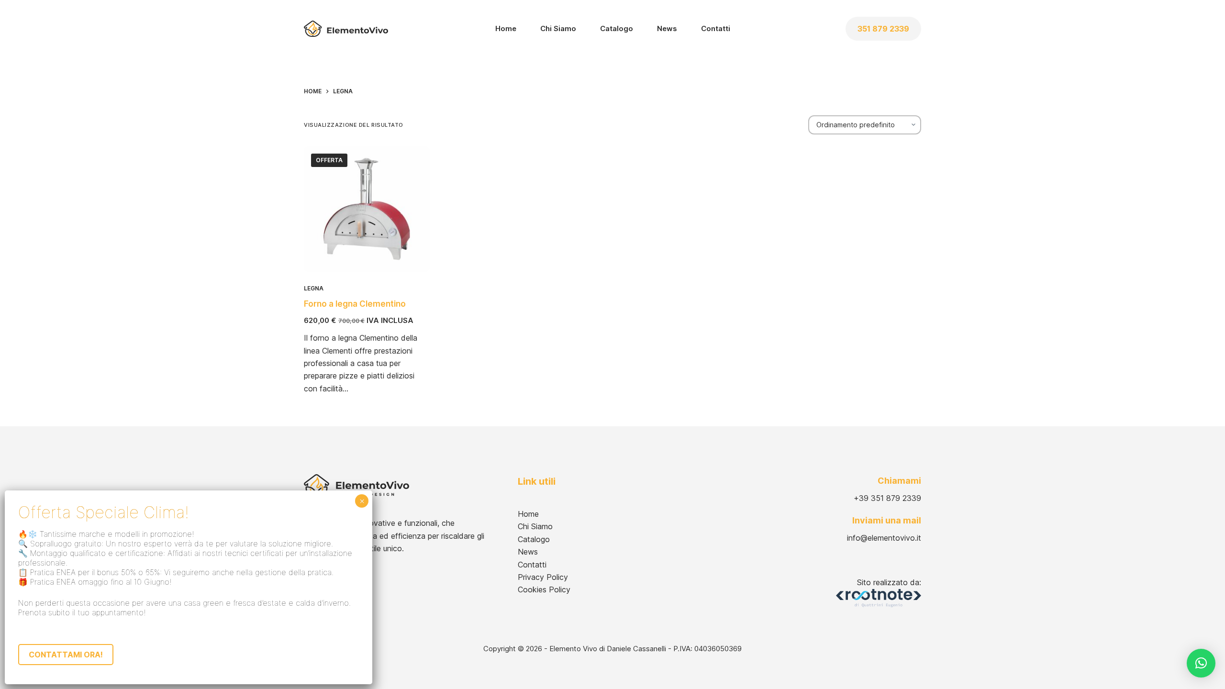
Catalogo (616, 28)
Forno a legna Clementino (355, 304)
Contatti (715, 28)
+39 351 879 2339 (887, 498)
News (667, 28)
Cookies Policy (544, 589)
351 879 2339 (883, 28)
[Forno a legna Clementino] (367, 209)
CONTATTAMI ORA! (66, 654)
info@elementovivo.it (884, 538)
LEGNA (313, 288)
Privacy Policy (543, 577)
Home (505, 28)
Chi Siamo (558, 28)
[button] (1201, 663)
